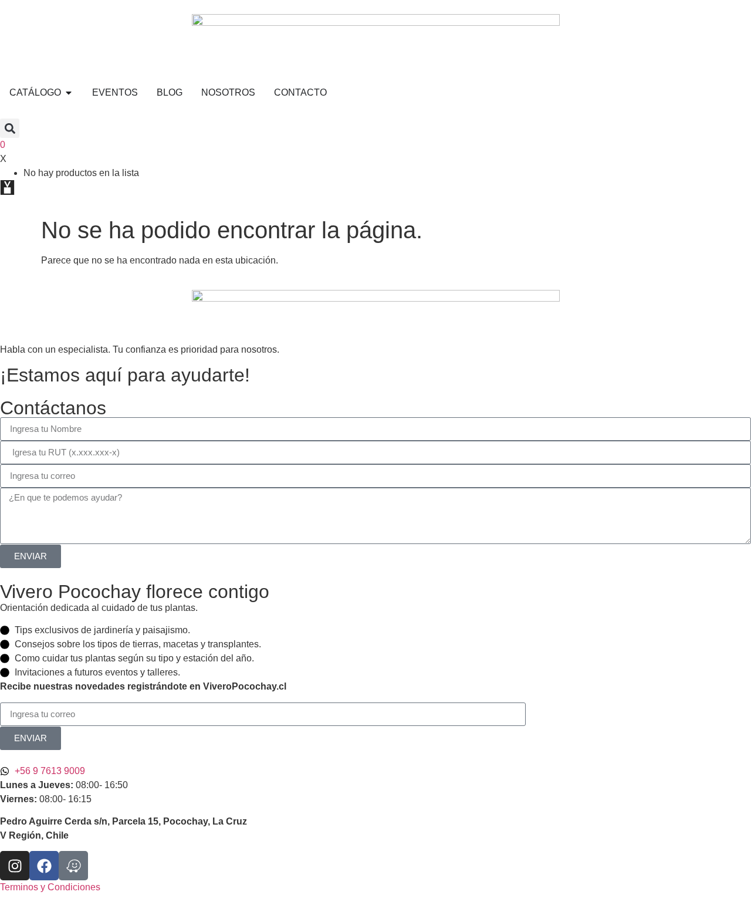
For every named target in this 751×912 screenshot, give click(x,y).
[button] (9, 128)
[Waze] (73, 865)
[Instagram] (14, 865)
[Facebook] (44, 865)
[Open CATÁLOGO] (68, 93)
